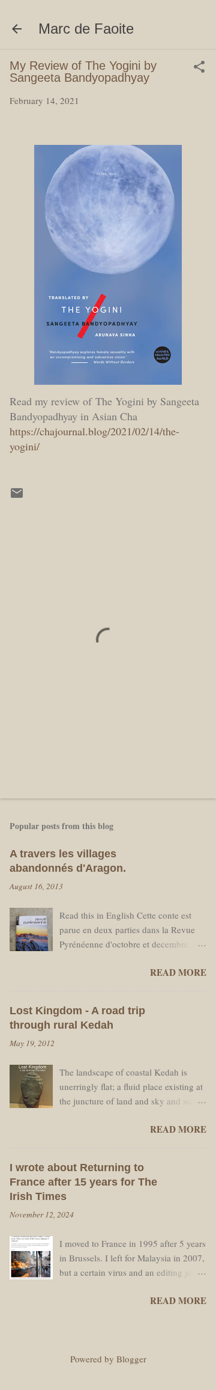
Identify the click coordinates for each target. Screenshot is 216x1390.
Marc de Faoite (86, 28)
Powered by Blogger (108, 1359)
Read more (178, 972)
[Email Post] (17, 497)
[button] (199, 68)
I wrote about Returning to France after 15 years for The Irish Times (83, 1182)
